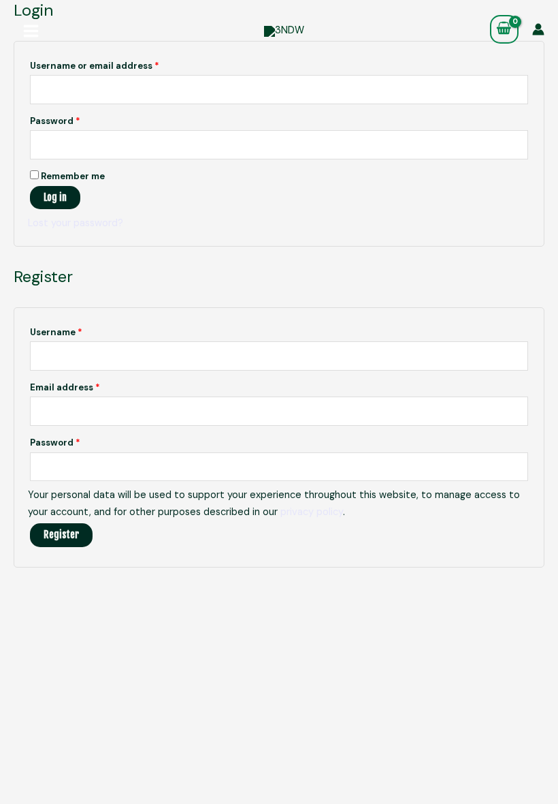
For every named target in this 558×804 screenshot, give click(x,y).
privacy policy (311, 512)
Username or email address (115, 64)
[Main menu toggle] (31, 31)
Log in (55, 197)
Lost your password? (75, 223)
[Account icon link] (538, 29)
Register (61, 534)
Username (76, 331)
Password (75, 119)
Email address (85, 386)
